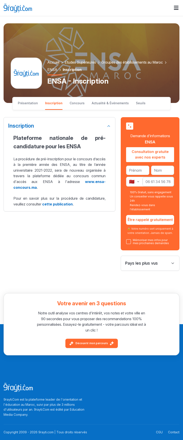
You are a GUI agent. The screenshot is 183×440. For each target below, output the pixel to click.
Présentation (28, 103)
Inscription (53, 103)
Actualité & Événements (110, 103)
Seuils (141, 103)
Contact (173, 432)
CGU (159, 432)
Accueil (53, 62)
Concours (77, 103)
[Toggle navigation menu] (176, 8)
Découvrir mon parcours (91, 343)
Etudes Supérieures (80, 62)
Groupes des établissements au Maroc (132, 62)
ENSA (52, 69)
